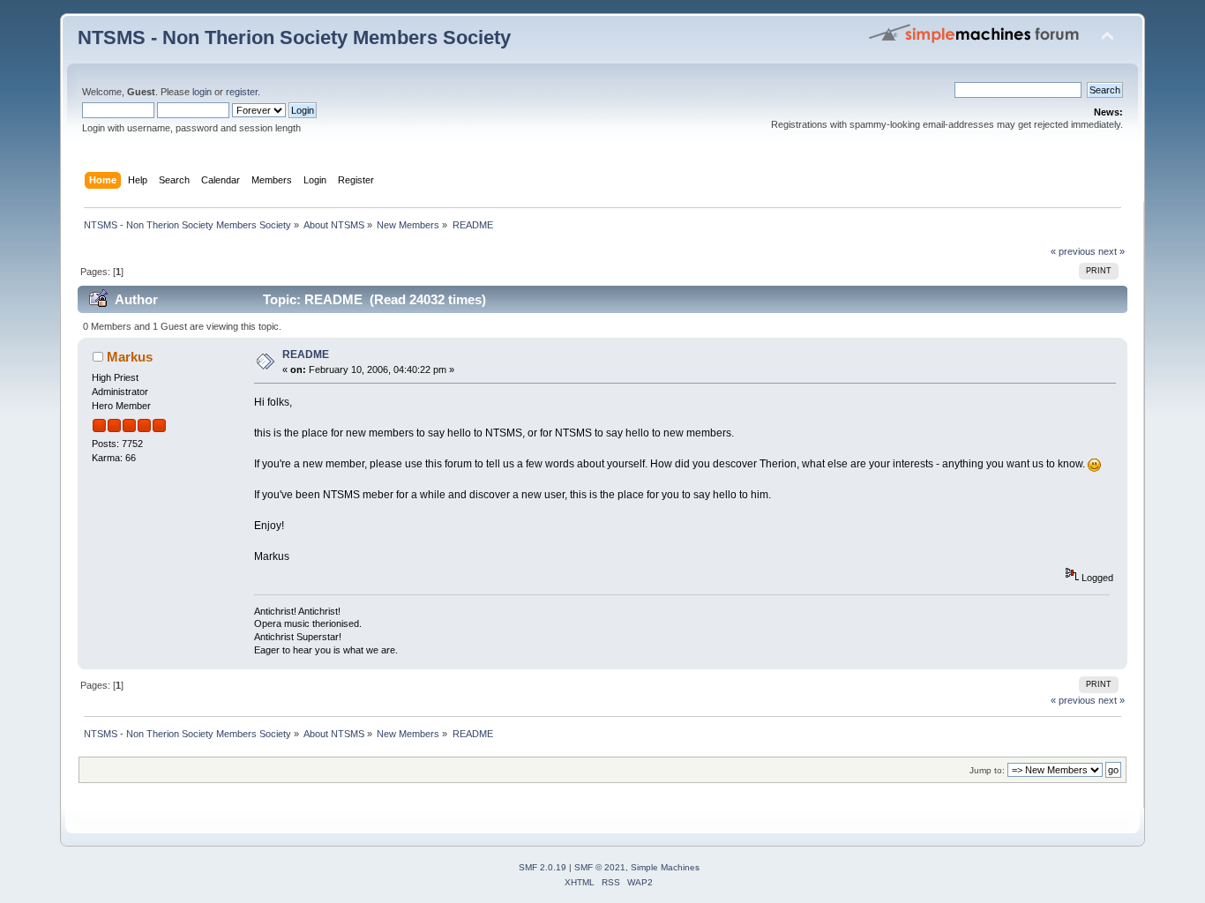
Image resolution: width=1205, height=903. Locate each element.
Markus (130, 356)
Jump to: (987, 770)
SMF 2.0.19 (542, 867)
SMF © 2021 (599, 867)
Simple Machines (665, 867)
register (242, 91)
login (202, 91)
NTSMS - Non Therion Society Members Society (294, 37)
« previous (1073, 251)
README (305, 354)
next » (1111, 251)
